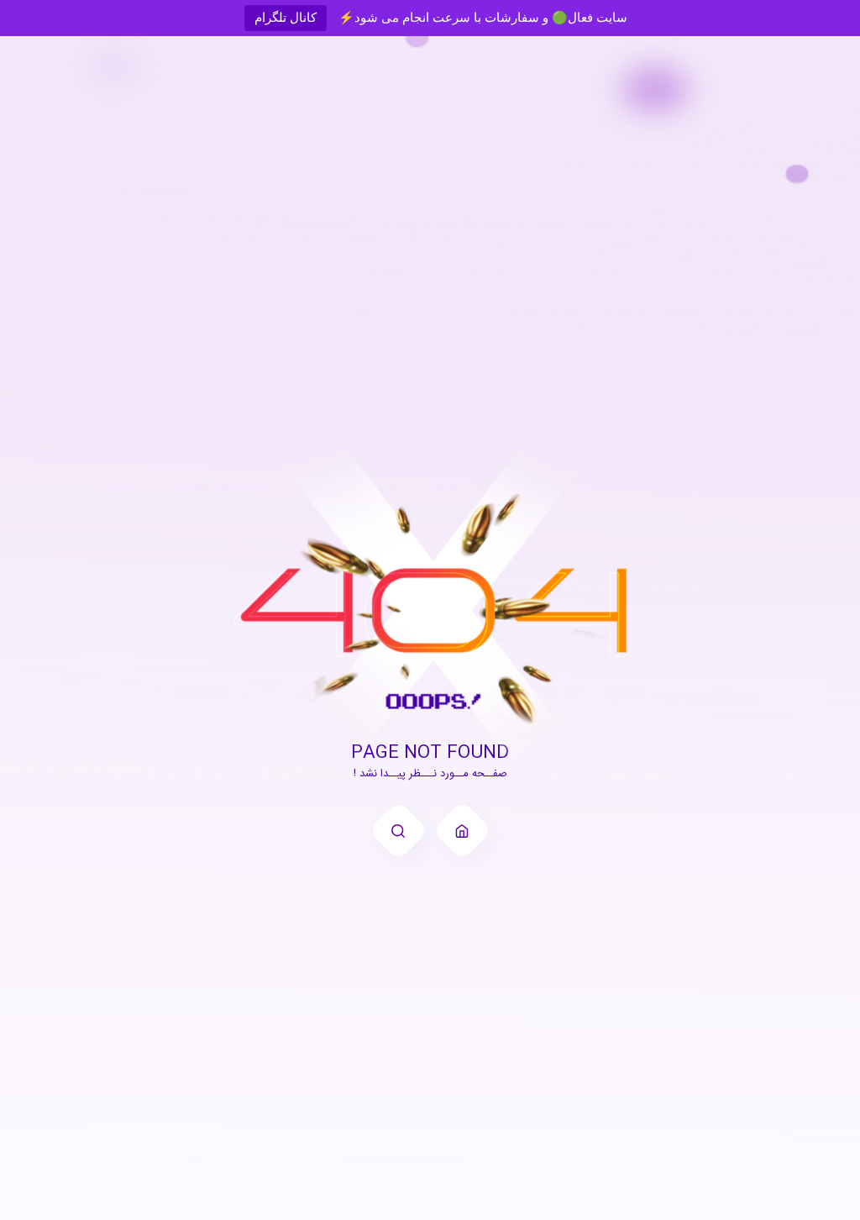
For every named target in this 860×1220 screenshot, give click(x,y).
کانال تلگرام (285, 17)
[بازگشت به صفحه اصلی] (462, 830)
